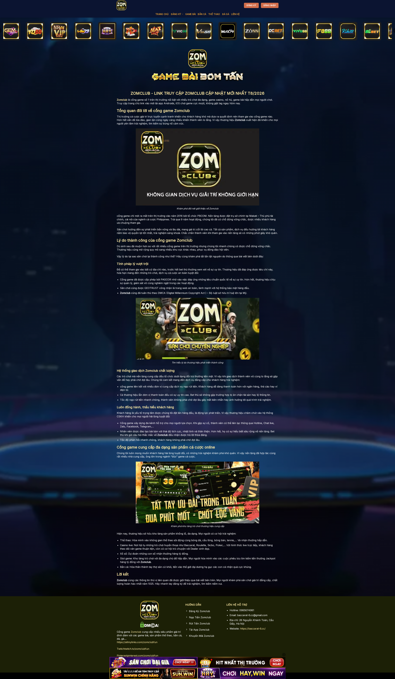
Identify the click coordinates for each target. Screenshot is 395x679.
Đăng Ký (176, 14)
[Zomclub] (121, 5)
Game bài (190, 14)
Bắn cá (202, 14)
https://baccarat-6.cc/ (253, 628)
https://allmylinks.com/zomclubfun (137, 642)
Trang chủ (162, 14)
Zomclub (136, 631)
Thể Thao (214, 14)
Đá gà (225, 14)
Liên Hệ (235, 14)
